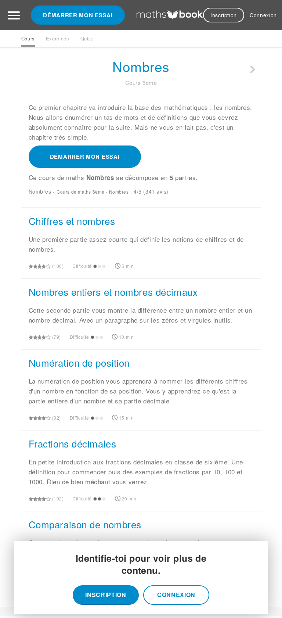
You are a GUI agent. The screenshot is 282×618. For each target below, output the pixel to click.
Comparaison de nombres (85, 524)
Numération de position (79, 362)
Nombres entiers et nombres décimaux (113, 291)
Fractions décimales (72, 443)
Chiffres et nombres (72, 220)
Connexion (263, 15)
